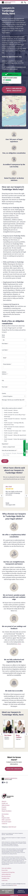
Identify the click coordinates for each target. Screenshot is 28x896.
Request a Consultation (21, 891)
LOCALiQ (15, 885)
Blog (3, 816)
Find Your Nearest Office (7, 891)
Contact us (4, 823)
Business (4, 809)
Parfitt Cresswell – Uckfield (11, 433)
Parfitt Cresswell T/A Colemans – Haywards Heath (15, 419)
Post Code (5, 387)
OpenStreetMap (15, 125)
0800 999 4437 (12, 827)
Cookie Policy (4, 880)
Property (4, 807)
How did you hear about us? (9, 450)
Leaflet (7, 125)
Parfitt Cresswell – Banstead (11, 412)
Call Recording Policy (6, 874)
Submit (5, 461)
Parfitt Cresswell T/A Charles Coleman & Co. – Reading (14, 427)
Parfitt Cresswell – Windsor (11, 410)
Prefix (3, 337)
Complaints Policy (5, 878)
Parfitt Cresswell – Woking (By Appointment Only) (15, 436)
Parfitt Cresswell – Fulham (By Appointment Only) (15, 440)
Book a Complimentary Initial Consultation (14, 90)
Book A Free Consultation (14, 769)
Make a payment (6, 819)
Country (4, 393)
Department (5, 444)
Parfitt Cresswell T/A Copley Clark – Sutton (15, 430)
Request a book (5, 818)
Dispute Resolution (6, 811)
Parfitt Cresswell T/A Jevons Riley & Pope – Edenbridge (15, 415)
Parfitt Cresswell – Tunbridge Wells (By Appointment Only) (14, 423)
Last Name (5, 350)
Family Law (5, 803)
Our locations (5, 814)
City (3, 380)
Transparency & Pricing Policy (8, 872)
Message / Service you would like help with (13, 399)
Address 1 (5, 374)
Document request (6, 821)
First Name (5, 343)
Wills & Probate (5, 805)
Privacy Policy (5, 870)
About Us (4, 801)
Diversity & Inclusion (6, 876)
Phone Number (7, 364)
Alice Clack (9, 486)
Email (5, 357)
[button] (17, 112)
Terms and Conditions (6, 868)
